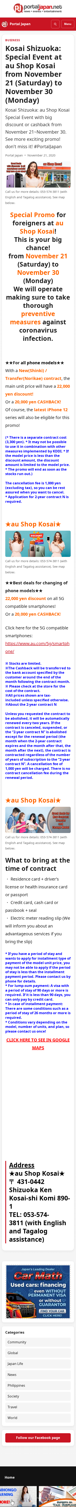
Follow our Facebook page (38, 1437)
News (12, 1374)
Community (17, 1342)
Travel (12, 1407)
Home (10, 1477)
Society (13, 1396)
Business (12, 40)
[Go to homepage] (38, 8)
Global (13, 1353)
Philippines (16, 1385)
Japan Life (15, 1363)
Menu (67, 24)
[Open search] (55, 24)
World (12, 1417)
